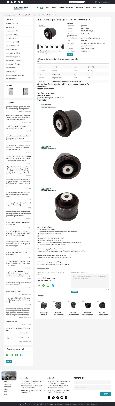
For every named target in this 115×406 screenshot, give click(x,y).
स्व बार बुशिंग (67, 264)
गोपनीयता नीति (23, 404)
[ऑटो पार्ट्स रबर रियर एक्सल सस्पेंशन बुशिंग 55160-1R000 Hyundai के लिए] (50, 33)
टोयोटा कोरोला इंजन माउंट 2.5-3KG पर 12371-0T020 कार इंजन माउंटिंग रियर (32, 386)
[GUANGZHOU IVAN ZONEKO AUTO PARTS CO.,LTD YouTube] (18, 2)
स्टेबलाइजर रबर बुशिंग (16, 15)
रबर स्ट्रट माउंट (10, 71)
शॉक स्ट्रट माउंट (10, 79)
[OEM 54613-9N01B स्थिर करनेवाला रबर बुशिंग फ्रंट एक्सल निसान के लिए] (87, 305)
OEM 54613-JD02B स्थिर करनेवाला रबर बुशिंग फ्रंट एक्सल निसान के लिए (73, 314)
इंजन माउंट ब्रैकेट (10, 38)
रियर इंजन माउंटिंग (10, 27)
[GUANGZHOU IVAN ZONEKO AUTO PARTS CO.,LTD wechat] (17, 355)
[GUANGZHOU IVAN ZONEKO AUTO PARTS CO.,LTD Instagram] (22, 2)
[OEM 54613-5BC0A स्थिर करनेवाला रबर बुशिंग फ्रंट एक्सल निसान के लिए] (102, 305)
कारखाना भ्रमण (69, 7)
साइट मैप (6, 394)
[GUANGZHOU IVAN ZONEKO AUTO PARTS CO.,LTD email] (8, 355)
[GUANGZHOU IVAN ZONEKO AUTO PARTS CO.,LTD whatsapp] (13, 355)
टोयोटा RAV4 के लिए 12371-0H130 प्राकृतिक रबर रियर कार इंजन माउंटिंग (33, 391)
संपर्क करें (88, 7)
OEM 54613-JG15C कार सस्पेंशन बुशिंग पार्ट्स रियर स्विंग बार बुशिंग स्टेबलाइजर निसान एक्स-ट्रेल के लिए (58, 314)
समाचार (94, 7)
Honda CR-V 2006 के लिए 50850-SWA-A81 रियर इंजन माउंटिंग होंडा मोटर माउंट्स (59, 391)
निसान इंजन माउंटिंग (11, 49)
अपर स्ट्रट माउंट (10, 68)
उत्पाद (8, 15)
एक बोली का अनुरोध (97, 2)
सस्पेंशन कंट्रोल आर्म (11, 42)
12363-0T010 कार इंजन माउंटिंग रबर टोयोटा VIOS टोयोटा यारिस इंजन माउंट (31, 382)
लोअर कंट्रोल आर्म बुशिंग (12, 53)
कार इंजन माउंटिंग (10, 23)
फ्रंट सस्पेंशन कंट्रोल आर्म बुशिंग (46, 264)
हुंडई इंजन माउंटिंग (10, 35)
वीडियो (47, 7)
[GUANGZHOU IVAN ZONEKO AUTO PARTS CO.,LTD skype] (22, 355)
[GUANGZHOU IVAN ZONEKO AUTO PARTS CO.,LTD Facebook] (8, 2)
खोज (86, 2)
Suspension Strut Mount (13, 75)
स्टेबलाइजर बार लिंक (11, 46)
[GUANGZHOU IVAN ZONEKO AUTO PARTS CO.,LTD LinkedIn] (15, 2)
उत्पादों (41, 7)
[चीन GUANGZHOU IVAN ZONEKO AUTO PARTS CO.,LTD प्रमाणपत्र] (11, 91)
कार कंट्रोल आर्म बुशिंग (12, 57)
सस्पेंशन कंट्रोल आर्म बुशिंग (13, 60)
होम (4, 15)
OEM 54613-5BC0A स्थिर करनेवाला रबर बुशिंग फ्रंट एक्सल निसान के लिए (102, 314)
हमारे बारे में (61, 7)
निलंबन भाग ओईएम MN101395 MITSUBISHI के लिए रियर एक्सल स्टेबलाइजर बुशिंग (44, 314)
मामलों (100, 7)
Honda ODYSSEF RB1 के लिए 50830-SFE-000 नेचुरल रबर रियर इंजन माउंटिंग (59, 386)
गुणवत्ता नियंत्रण (79, 7)
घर (37, 7)
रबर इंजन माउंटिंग (10, 31)
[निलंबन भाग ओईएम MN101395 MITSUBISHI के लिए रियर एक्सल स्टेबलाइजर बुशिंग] (43, 305)
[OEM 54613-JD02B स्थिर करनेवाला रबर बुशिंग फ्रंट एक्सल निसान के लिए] (73, 305)
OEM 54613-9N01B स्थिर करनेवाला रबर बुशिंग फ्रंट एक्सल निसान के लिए (87, 314)
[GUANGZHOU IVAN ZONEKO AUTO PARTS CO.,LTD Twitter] (11, 2)
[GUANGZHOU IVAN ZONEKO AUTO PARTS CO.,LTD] (21, 8)
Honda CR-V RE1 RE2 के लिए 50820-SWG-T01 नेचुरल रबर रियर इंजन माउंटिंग (59, 382)
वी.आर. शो (54, 7)
